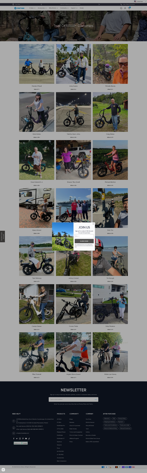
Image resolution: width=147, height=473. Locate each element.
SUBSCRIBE (84, 241)
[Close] (93, 224)
